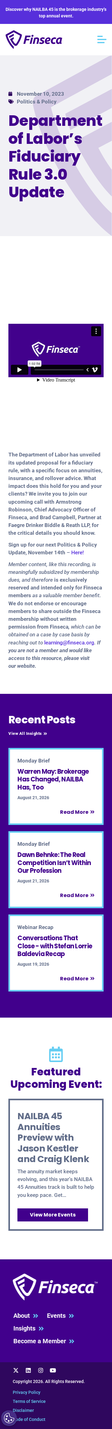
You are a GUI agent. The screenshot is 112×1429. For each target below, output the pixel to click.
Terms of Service (29, 1401)
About (23, 1315)
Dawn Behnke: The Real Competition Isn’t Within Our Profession (54, 862)
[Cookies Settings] (9, 1418)
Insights (26, 1328)
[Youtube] (52, 1370)
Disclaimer (23, 1410)
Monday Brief (33, 761)
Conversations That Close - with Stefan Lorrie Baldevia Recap (54, 946)
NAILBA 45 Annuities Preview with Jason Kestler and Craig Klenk (53, 1137)
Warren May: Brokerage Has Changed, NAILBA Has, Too (53, 779)
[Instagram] (40, 1370)
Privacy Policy (26, 1392)
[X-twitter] (16, 1370)
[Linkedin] (28, 1370)
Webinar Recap (35, 927)
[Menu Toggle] (101, 39)
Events (58, 1315)
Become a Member (41, 1341)
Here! (77, 552)
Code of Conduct (29, 1419)
